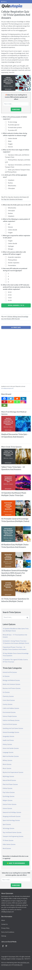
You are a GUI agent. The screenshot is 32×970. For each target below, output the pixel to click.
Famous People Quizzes (10, 716)
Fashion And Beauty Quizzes (11, 720)
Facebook (3, 946)
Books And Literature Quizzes (11, 684)
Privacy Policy (5, 928)
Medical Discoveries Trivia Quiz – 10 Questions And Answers (14, 435)
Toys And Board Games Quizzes (12, 832)
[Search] (27, 617)
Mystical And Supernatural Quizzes (13, 772)
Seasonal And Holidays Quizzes (12, 812)
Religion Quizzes (7, 800)
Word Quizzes (7, 848)
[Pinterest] (4, 401)
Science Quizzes (7, 808)
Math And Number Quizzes (11, 756)
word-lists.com (24, 962)
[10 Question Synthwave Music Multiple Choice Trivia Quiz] (16, 482)
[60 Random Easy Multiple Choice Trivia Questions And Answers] (16, 534)
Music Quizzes (7, 768)
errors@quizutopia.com (7, 388)
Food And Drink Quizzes (10, 724)
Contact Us (4, 924)
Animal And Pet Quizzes (10, 672)
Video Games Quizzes (9, 844)
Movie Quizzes (7, 764)
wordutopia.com (6, 965)
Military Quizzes (7, 760)
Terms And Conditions (7, 932)
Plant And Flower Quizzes (10, 784)
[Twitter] (11, 398)
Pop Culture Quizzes (9, 792)
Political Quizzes (7, 788)
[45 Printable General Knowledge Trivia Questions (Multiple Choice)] (16, 508)
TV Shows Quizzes (8, 840)
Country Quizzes (7, 704)
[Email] (4, 405)
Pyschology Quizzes (8, 796)
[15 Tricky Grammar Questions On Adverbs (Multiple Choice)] (16, 588)
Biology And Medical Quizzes (11, 680)
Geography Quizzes (8, 736)
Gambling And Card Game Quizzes (13, 728)
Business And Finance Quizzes (11, 688)
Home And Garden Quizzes (11, 748)
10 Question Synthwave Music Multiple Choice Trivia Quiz (13, 494)
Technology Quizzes (8, 828)
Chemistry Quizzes (8, 696)
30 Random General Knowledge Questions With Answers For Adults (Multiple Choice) (14, 572)
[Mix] (11, 401)
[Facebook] (4, 398)
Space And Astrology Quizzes (11, 820)
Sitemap (3, 936)
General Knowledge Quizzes (11, 732)
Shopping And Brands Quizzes (11, 816)
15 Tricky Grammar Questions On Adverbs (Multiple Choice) (15, 600)
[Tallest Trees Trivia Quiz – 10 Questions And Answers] (16, 456)
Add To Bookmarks (17, 863)
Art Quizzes (6, 676)
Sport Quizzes (7, 824)
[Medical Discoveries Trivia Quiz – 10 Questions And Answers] (16, 424)
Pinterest (6, 946)
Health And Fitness (8, 740)
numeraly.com (18, 965)
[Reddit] (17, 398)
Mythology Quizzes (8, 776)
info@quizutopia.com (7, 912)
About (3, 920)
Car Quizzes (6, 692)
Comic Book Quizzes (9, 700)
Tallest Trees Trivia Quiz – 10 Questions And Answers (13, 468)
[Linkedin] (23, 398)
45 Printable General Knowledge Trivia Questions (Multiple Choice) (15, 519)
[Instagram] (23, 401)
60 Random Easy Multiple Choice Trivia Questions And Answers (15, 545)
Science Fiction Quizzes (9, 804)
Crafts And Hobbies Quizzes (11, 708)
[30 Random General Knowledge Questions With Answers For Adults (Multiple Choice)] (16, 560)
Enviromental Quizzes (9, 712)
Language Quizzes (8, 752)
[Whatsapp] (17, 401)
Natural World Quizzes (9, 780)
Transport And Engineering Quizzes (13, 836)
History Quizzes (7, 744)
